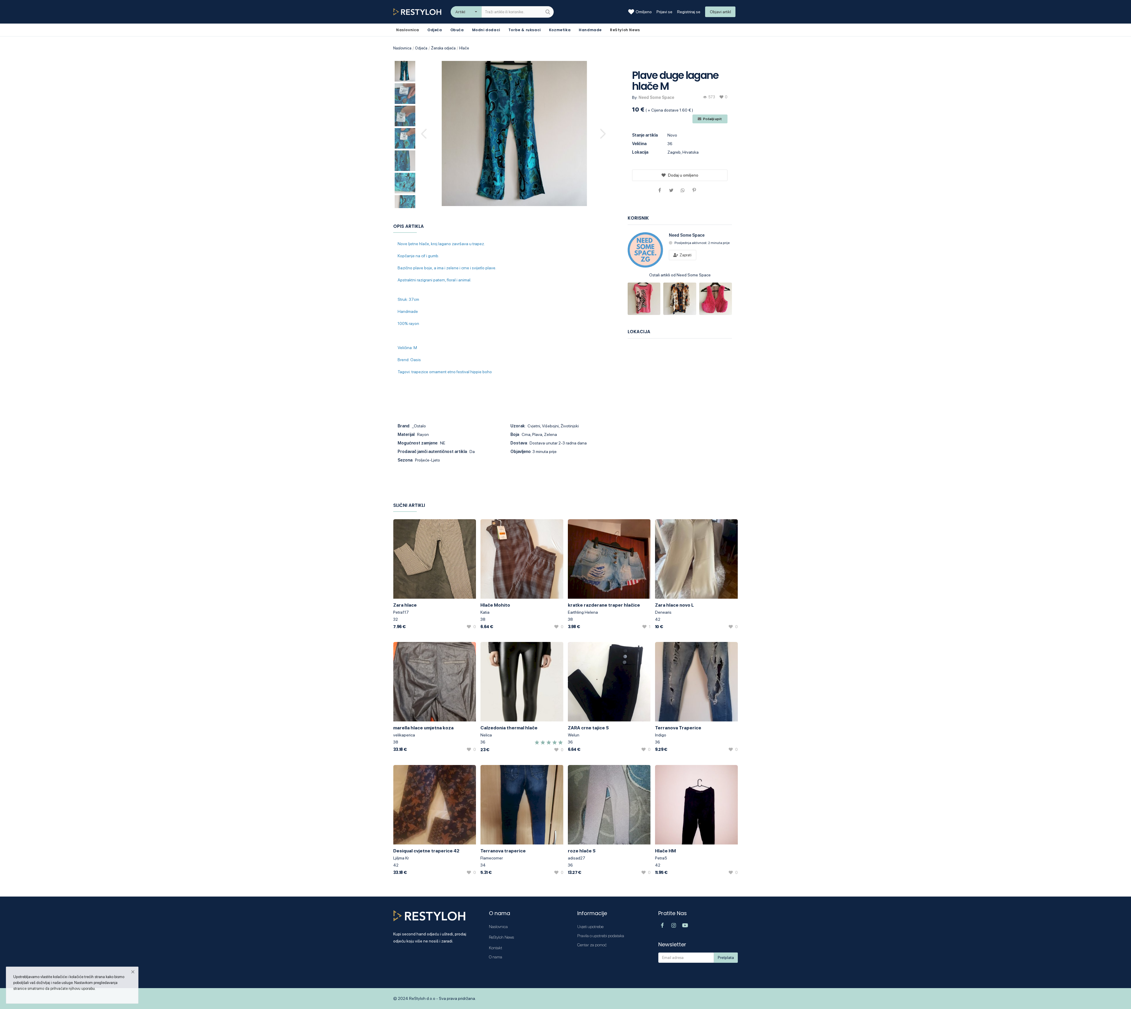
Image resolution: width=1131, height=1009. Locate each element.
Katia (485, 612)
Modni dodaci (486, 29)
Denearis (663, 612)
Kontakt (495, 947)
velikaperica (404, 735)
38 (482, 619)
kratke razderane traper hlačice (604, 605)
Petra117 (401, 612)
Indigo (660, 735)
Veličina (639, 143)
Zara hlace (405, 605)
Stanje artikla (645, 135)
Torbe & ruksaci (524, 29)
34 (483, 865)
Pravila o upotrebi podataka (600, 935)
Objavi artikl (720, 11)
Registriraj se (688, 11)
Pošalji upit (712, 119)
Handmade (590, 29)
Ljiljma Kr (401, 858)
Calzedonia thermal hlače (509, 728)
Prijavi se (664, 11)
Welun (573, 735)
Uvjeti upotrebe (590, 926)
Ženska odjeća (443, 48)
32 (395, 619)
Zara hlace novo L (674, 605)
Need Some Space (656, 97)
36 (482, 742)
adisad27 (576, 858)
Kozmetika (560, 29)
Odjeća (434, 29)
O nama (495, 957)
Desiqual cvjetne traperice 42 (426, 851)
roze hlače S (582, 851)
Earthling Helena (583, 612)
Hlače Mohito (495, 605)
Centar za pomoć (592, 944)
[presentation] (424, 133)
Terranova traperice (503, 851)
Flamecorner (491, 858)
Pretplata (726, 957)
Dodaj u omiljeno (683, 175)
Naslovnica (402, 48)
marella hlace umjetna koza (423, 728)
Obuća (457, 29)
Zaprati (685, 255)
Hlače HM (665, 851)
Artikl (460, 11)
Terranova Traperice (678, 728)
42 (657, 619)
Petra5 (661, 858)
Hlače (464, 48)
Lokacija (640, 152)
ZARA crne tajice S (588, 728)
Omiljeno (644, 11)
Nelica (486, 735)
